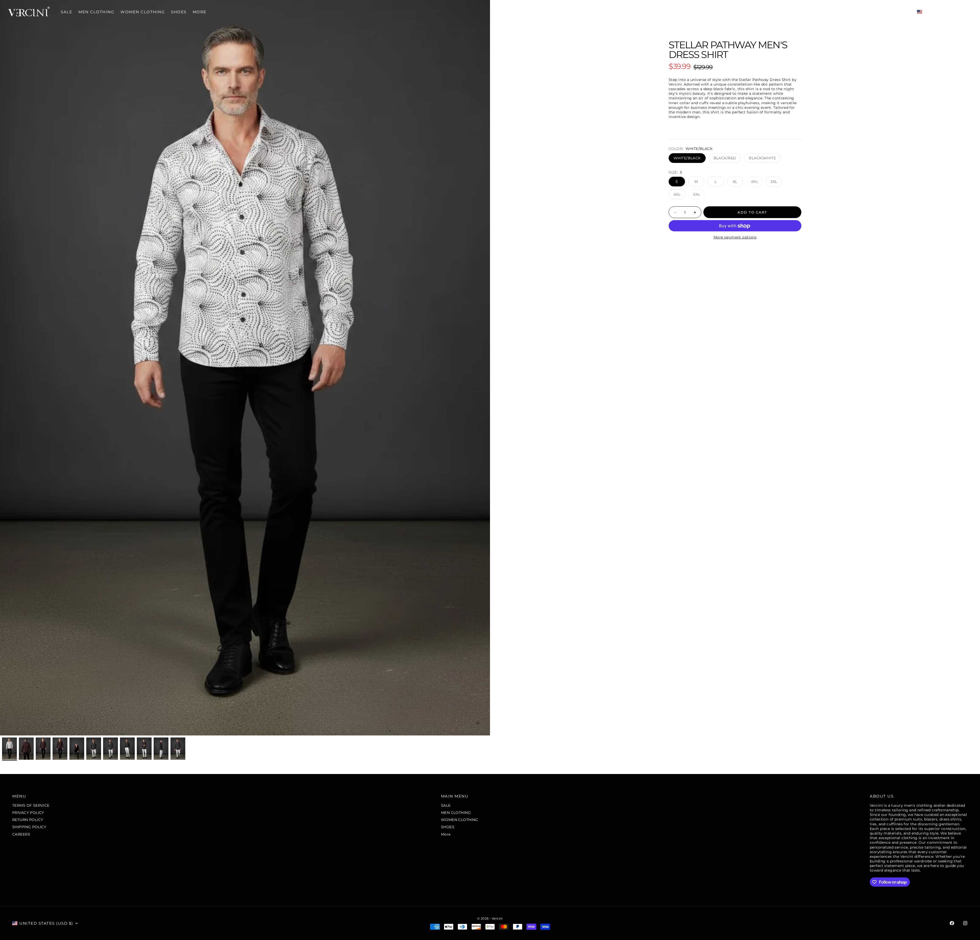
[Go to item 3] (43, 748)
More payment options (735, 237)
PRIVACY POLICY (28, 812)
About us (881, 796)
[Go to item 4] (60, 748)
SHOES (179, 11)
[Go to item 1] (9, 748)
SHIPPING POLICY (29, 827)
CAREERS (21, 834)
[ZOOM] (478, 723)
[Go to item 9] (144, 748)
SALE (66, 11)
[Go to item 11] (177, 748)
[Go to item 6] (93, 748)
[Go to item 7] (110, 748)
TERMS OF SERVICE (31, 805)
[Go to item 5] (76, 748)
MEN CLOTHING (96, 11)
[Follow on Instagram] (965, 923)
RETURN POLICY (27, 819)
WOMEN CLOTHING (142, 11)
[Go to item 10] (161, 748)
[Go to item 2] (26, 748)
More (199, 11)
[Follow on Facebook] (951, 923)
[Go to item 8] (127, 748)
